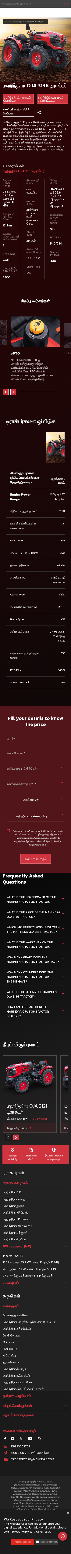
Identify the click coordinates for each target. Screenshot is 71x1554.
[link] (35, 4)
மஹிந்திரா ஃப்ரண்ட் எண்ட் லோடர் (23, 1389)
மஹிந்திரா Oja (16, 21)
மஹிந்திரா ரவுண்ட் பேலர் (18, 1382)
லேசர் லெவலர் (11, 1335)
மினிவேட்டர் (10, 1348)
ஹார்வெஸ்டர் (11, 1362)
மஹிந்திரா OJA (12, 1192)
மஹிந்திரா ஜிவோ (13, 1205)
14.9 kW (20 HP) (13, 1255)
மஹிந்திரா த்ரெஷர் (14, 1369)
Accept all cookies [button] (23, 1542)
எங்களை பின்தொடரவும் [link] (19, 1431)
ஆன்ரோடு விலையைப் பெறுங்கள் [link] (17, 99)
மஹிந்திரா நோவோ (14, 1239)
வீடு (6, 21)
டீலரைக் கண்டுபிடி (12, 1157)
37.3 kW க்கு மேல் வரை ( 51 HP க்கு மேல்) (28, 1275)
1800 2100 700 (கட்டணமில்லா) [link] (30, 1452)
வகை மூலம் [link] (11, 1282)
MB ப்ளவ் (8, 1342)
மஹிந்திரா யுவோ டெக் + (17, 1225)
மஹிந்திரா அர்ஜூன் (15, 1232)
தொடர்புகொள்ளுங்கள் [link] (18, 1415)
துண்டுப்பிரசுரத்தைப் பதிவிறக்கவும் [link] (50, 99)
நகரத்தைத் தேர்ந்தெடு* (21, 784)
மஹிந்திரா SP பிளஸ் (15, 1219)
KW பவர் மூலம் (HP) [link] (17, 1246)
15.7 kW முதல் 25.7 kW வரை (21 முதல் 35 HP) (31, 1262)
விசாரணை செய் (31, 1157)
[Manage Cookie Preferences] (62, 1536)
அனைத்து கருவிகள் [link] (16, 1315)
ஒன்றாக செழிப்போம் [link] (17, 1396)
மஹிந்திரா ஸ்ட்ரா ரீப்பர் (16, 1375)
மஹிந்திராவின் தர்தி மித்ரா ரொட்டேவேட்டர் (29, 1322)
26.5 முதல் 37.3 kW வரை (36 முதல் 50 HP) (29, 1269)
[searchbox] (35, 4)
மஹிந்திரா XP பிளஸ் (15, 1212)
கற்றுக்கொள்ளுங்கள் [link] (17, 1405)
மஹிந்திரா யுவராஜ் (14, 1199)
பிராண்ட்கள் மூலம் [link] (15, 1183)
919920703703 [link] (20, 1446)
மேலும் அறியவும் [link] (17, 1128)
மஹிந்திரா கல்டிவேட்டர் (17, 1328)
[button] (46, 1542)
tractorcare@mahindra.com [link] (32, 1459)
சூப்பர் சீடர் (9, 1355)
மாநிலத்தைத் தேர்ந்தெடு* (23, 768)
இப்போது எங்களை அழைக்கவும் (53, 1157)
